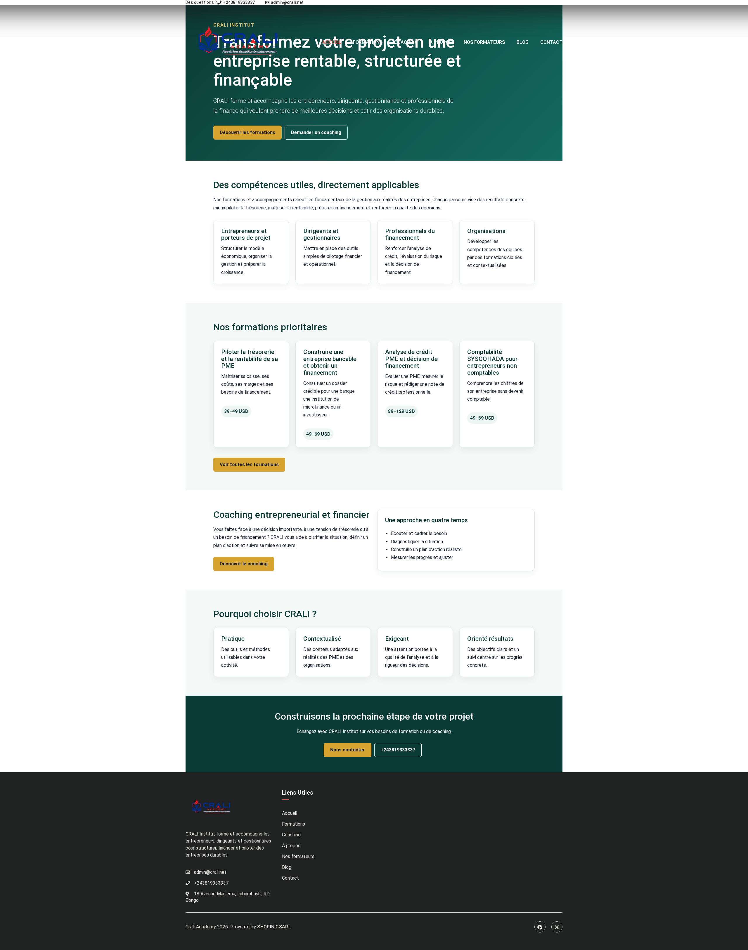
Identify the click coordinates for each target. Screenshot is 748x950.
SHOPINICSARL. (274, 927)
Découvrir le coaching (244, 564)
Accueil (331, 42)
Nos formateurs (484, 42)
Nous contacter (347, 750)
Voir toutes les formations (249, 464)
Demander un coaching (316, 132)
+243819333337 (238, 2)
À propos (441, 42)
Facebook (540, 926)
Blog (523, 42)
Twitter (556, 926)
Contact (551, 42)
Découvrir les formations (247, 132)
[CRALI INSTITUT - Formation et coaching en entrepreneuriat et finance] (240, 42)
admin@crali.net (287, 2)
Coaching (406, 42)
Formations (367, 42)
